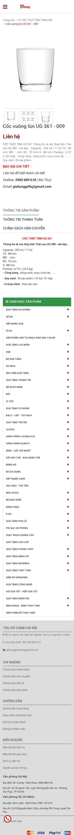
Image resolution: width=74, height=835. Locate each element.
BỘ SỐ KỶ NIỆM (14, 387)
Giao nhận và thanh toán (17, 715)
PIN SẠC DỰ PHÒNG (17, 528)
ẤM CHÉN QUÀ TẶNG (17, 373)
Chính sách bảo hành (15, 690)
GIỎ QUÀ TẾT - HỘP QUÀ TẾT (22, 591)
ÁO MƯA (10, 366)
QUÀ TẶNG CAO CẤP (17, 542)
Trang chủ (9, 20)
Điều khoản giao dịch (15, 754)
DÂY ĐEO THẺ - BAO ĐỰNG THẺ (23, 457)
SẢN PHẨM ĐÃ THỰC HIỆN (20, 612)
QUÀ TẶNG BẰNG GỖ (17, 556)
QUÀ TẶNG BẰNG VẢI (17, 598)
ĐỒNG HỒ (11, 464)
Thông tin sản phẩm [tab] (21, 210)
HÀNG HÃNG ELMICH (18, 443)
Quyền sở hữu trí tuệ (15, 767)
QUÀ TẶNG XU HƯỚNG (18, 309)
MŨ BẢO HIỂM (13, 500)
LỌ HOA (10, 429)
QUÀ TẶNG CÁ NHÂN (17, 408)
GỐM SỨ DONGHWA (17, 577)
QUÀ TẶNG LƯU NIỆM (17, 344)
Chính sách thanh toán (16, 669)
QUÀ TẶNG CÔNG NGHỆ (19, 584)
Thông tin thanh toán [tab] (23, 219)
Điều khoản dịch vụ (14, 747)
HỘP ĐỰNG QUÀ (14, 323)
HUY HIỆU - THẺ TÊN (17, 485)
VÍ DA (9, 330)
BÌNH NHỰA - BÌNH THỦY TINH (23, 605)
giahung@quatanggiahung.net (22, 650)
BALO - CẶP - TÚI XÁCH (19, 415)
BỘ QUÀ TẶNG (13, 359)
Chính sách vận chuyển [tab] (24, 228)
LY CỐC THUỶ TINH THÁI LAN (35, 20)
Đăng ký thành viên (14, 728)
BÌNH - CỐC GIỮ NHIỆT (18, 450)
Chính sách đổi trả (13, 683)
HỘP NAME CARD (15, 478)
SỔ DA (9, 316)
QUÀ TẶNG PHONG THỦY (20, 549)
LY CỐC (10, 401)
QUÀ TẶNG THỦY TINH (18, 570)
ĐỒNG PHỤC (12, 507)
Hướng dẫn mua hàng (16, 708)
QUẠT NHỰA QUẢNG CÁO (20, 535)
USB (8, 352)
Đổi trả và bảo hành (14, 722)
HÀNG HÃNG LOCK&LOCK (20, 436)
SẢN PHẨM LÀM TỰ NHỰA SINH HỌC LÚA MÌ (30, 337)
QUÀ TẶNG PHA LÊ (16, 521)
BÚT (8, 394)
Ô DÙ (8, 514)
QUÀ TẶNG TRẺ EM (16, 422)
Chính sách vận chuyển (16, 676)
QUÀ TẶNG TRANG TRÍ (18, 380)
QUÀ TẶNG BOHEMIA (17, 563)
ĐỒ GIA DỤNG (13, 471)
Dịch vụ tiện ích (11, 761)
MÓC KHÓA (12, 493)
